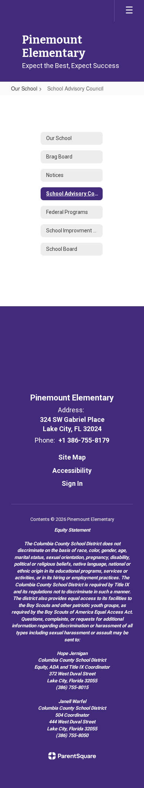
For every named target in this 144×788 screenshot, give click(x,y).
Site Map (72, 457)
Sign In (72, 483)
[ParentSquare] (72, 755)
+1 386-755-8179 (83, 440)
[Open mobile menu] (129, 10)
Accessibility (72, 470)
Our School (24, 88)
